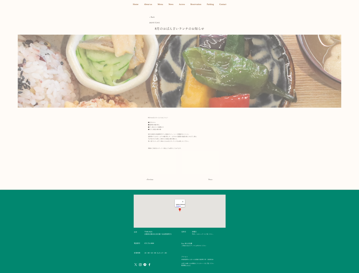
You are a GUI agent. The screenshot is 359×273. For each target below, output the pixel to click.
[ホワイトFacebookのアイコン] (149, 264)
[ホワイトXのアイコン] (136, 264)
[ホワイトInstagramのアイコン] (140, 264)
